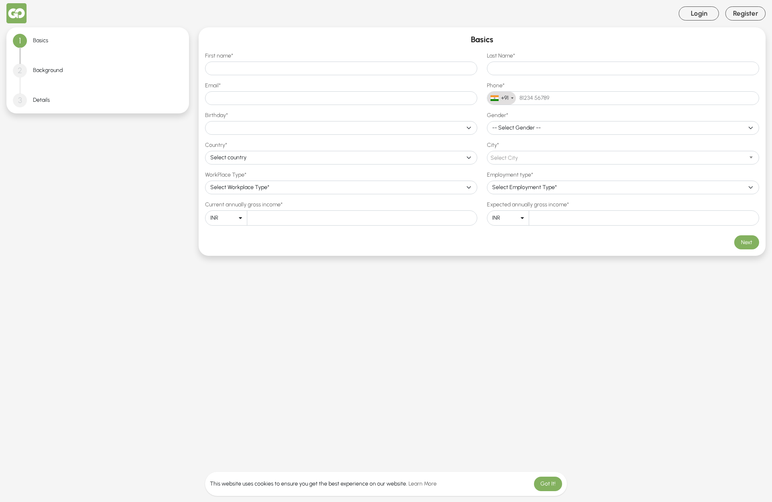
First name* (219, 55)
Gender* (497, 115)
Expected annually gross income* (528, 204)
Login (699, 13)
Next (746, 242)
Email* (213, 85)
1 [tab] (20, 40)
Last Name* (501, 55)
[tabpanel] (482, 141)
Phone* (496, 85)
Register (745, 13)
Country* (216, 145)
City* (493, 145)
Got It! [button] (548, 483)
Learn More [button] (423, 483)
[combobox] (501, 98)
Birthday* (216, 115)
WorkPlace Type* (225, 174)
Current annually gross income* (244, 204)
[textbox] (623, 158)
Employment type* (510, 174)
